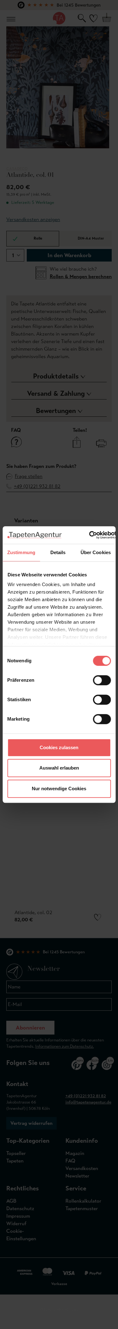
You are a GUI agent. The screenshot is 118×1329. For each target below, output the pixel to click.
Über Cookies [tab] (96, 552)
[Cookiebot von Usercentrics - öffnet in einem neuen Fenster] (89, 535)
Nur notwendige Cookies (59, 788)
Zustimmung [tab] (21, 552)
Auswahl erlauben (59, 767)
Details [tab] (58, 552)
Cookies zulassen (59, 747)
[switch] (102, 680)
